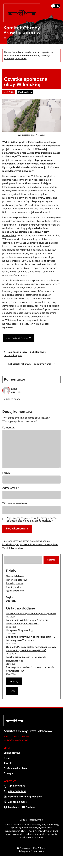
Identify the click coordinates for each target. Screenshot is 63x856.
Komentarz (9, 427)
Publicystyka (25, 92)
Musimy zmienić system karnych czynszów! (31, 613)
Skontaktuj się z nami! (15, 58)
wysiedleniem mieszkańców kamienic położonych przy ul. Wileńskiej (25, 232)
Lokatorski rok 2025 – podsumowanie (29, 363)
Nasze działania (15, 576)
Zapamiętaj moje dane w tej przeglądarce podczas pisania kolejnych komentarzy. (31, 519)
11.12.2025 (16, 392)
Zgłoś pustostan (15, 590)
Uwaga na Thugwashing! (20, 630)
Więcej (14, 681)
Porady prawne (14, 583)
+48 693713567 (16, 786)
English (10, 597)
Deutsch (11, 600)
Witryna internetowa (14, 503)
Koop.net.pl (38, 851)
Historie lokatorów (16, 579)
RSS (12, 691)
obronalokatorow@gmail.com (25, 796)
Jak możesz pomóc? (18, 338)
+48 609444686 (17, 791)
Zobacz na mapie (18, 801)
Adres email (10, 488)
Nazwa (7, 472)
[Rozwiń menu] (5, 38)
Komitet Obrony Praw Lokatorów (22, 30)
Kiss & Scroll (39, 848)
